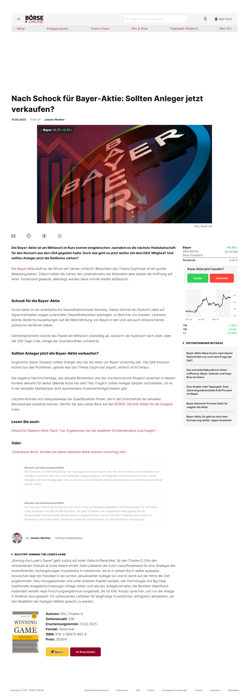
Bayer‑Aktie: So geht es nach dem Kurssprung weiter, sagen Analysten (209, 418)
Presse (151, 690)
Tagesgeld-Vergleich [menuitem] (184, 28)
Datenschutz (122, 690)
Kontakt (198, 690)
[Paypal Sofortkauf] (57, 651)
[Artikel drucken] (29, 236)
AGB (138, 690)
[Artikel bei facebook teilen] (44, 236)
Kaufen (198, 278)
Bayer (21, 269)
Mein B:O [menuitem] (225, 28)
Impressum (215, 690)
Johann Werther (40, 537)
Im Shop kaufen (85, 651)
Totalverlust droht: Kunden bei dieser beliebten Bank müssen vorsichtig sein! (68, 452)
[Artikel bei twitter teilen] (60, 236)
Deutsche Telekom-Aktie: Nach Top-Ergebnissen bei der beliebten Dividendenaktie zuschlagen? (83, 430)
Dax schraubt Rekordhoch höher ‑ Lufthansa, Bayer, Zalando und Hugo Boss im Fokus (209, 373)
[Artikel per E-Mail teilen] (13, 236)
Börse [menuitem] (21, 28)
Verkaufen (221, 278)
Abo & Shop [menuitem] (140, 28)
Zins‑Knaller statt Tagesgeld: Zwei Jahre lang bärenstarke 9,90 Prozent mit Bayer (209, 390)
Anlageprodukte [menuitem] (57, 28)
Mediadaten (233, 690)
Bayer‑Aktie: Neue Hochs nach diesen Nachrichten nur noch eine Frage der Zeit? (209, 357)
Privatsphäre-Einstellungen (174, 690)
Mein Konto (225, 18)
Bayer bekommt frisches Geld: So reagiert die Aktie (207, 405)
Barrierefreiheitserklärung (96, 690)
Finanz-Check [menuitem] (100, 28)
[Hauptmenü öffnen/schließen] (18, 19)
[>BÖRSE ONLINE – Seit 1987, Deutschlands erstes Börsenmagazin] (34, 19)
